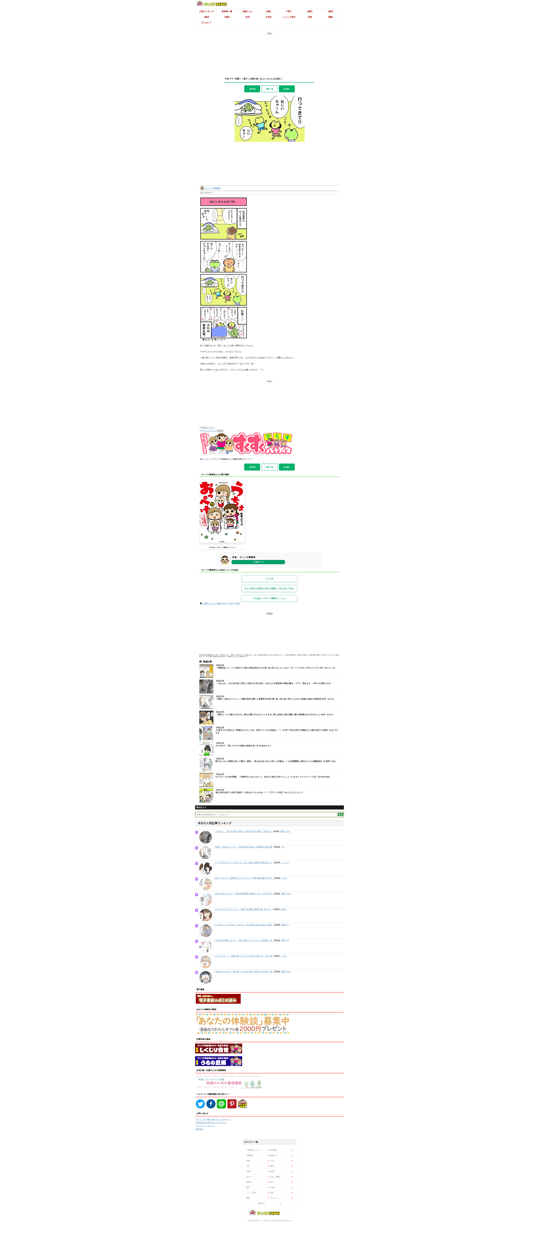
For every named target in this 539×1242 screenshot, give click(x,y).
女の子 (225, 603)
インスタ (269, 578)
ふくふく (285, 862)
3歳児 (227, 17)
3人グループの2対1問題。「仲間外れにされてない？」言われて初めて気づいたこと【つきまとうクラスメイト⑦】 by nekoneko (272, 777)
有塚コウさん (208, 427)
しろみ (284, 878)
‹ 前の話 (252, 89)
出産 (248, 1166)
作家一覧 (269, 89)
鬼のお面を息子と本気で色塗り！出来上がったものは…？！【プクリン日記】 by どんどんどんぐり (259, 792)
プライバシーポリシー (205, 1126)
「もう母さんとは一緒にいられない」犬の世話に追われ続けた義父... (243, 925)
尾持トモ (285, 940)
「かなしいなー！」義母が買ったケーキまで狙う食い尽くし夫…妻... (243, 956)
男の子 (232, 603)
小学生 (268, 17)
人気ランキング (206, 11)
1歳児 (330, 11)
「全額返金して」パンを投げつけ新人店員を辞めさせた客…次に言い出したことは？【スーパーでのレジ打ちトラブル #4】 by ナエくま (275, 667)
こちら (234, 656)
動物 (330, 17)
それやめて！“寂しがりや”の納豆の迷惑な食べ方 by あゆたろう (243, 745)
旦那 (310, 17)
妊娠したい (248, 11)
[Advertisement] (269, 52)
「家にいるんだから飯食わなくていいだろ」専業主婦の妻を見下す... (243, 878)
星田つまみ (285, 831)
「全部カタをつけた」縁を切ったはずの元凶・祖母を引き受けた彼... (243, 971)
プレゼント (206, 22)
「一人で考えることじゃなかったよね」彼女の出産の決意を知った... (243, 862)
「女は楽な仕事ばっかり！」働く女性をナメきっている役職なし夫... (243, 940)
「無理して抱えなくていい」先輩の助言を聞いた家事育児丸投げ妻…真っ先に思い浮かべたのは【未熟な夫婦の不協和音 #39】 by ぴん (274, 699)
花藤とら (285, 925)
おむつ (248, 1177)
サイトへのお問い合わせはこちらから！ (213, 1119)
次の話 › (287, 89)
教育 (248, 1187)
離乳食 (248, 1182)
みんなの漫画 (215, 603)
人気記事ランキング (253, 1150)
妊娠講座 (249, 1155)
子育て (289, 11)
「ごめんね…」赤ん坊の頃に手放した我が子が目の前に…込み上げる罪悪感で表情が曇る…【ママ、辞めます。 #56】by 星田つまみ (273, 683)
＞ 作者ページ (258, 562)
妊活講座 (273, 1150)
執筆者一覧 (227, 11)
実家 (238, 603)
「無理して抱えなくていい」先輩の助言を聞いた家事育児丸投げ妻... (243, 847)
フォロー (206, 459)
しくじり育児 (289, 17)
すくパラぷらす (209, 430)
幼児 (248, 17)
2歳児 (206, 17)
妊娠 (268, 11)
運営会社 (200, 1129)
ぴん (283, 847)
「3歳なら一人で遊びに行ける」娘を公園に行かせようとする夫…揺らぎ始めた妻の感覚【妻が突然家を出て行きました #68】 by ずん (274, 714)
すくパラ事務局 (213, 188)
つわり (272, 1161)
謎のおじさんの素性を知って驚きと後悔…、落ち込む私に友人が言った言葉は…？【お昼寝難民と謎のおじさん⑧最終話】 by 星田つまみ (275, 761)
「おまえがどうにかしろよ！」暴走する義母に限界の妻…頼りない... (243, 909)
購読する (202, 807)
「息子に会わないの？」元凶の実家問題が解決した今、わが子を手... (243, 893)
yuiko (283, 909)
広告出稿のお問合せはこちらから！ (211, 1122)
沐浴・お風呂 (275, 1177)
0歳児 (310, 11)
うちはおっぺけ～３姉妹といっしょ (222, 547)
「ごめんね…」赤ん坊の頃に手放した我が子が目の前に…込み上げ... (243, 831)
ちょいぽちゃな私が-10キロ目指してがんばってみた (269, 588)
